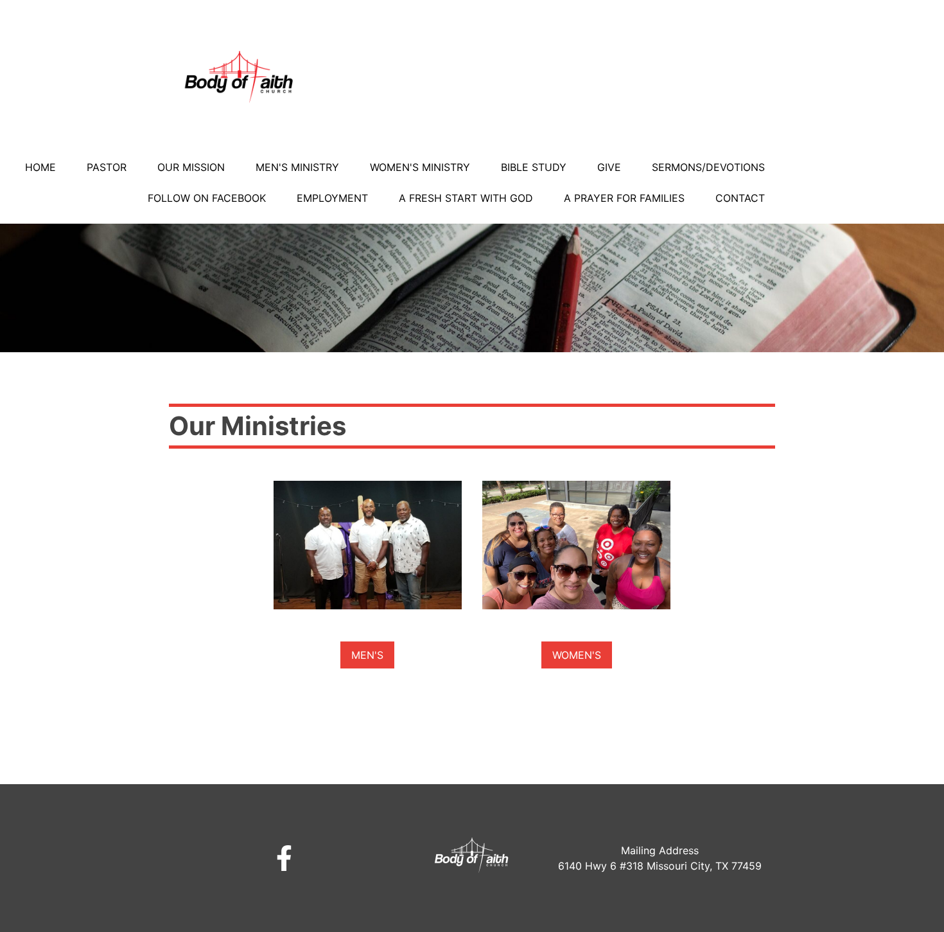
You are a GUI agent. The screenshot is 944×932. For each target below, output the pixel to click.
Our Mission (191, 167)
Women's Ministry (420, 167)
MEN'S (367, 655)
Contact (740, 198)
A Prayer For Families (624, 198)
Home (40, 167)
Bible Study (533, 167)
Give (609, 167)
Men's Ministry (297, 167)
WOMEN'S (576, 655)
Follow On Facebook (207, 198)
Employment (332, 198)
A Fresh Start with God (466, 198)
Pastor (107, 167)
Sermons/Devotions (708, 167)
